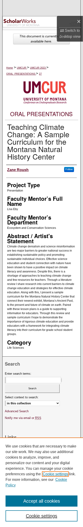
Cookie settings (55, 474)
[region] (41, 482)
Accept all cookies (41, 501)
